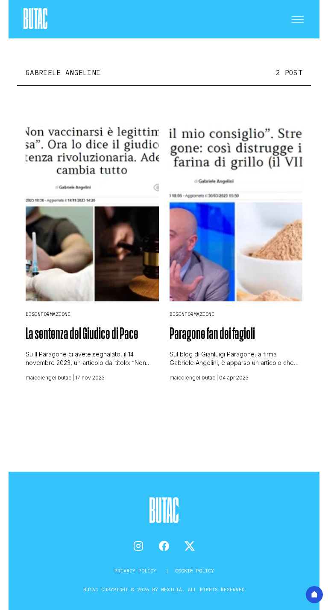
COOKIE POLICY (194, 570)
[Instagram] (138, 546)
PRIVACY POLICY (136, 570)
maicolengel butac (48, 377)
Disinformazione (48, 314)
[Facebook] (164, 546)
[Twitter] (189, 546)
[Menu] (298, 19)
